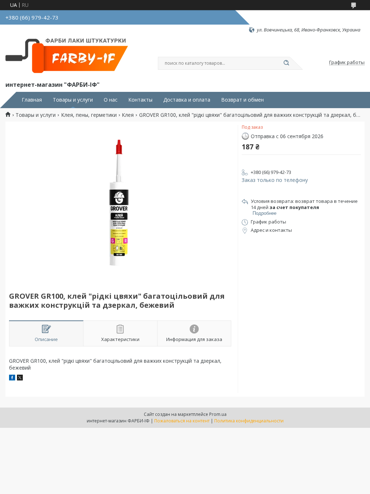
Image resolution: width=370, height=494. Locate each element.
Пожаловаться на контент (182, 421)
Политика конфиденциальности (249, 421)
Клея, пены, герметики (89, 115)
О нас (110, 99)
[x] (20, 378)
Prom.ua (218, 414)
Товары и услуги (73, 99)
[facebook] (12, 378)
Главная (32, 99)
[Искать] (286, 63)
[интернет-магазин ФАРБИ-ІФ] (68, 56)
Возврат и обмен (242, 99)
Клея (128, 115)
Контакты (140, 99)
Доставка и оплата (186, 99)
